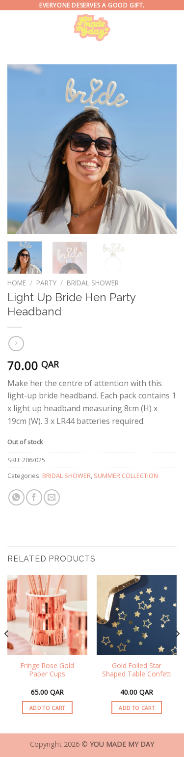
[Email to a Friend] (52, 497)
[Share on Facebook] (34, 497)
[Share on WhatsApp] (16, 497)
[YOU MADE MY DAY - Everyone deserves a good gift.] (92, 27)
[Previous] (23, 149)
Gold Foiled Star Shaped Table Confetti (137, 669)
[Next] (161, 149)
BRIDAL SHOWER (93, 282)
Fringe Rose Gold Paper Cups (47, 669)
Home (16, 282)
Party (46, 282)
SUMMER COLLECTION (126, 475)
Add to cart (47, 707)
